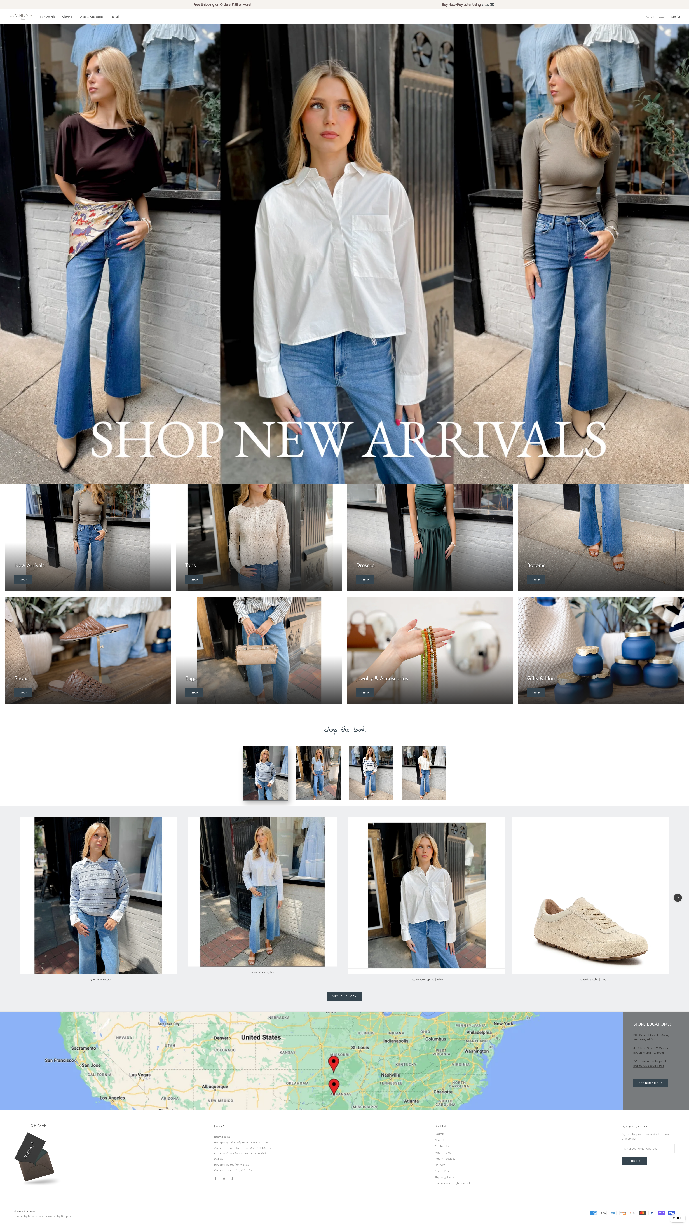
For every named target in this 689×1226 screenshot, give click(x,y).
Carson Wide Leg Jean (262, 972)
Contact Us (442, 1146)
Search (662, 16)
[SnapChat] (232, 1178)
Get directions (651, 1083)
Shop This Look (344, 996)
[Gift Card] (38, 1134)
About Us (441, 1140)
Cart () (675, 17)
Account (650, 16)
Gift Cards (38, 1125)
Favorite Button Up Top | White (426, 979)
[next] (678, 898)
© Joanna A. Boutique (24, 1211)
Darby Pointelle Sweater (98, 979)
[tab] (265, 773)
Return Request (445, 1159)
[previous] (11, 898)
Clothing (67, 17)
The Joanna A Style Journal (452, 1183)
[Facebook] (215, 1178)
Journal (115, 17)
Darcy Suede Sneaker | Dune (591, 979)
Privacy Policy (443, 1171)
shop (23, 692)
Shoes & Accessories (91, 17)
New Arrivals (47, 17)
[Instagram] (224, 1178)
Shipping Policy (444, 1177)
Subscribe (634, 1161)
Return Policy (443, 1152)
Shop (23, 579)
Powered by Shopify (58, 1216)
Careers (440, 1165)
